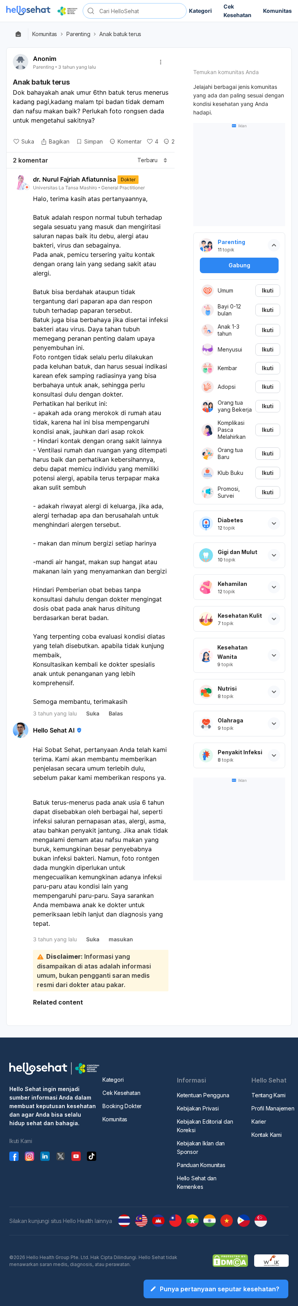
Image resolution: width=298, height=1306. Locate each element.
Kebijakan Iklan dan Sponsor (201, 1147)
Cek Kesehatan (121, 1092)
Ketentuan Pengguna (203, 1095)
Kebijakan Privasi (198, 1108)
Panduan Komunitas (201, 1165)
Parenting (78, 34)
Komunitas (44, 34)
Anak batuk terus (120, 34)
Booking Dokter (122, 1106)
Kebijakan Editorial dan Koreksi (205, 1125)
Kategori (112, 1079)
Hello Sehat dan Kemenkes (197, 1182)
